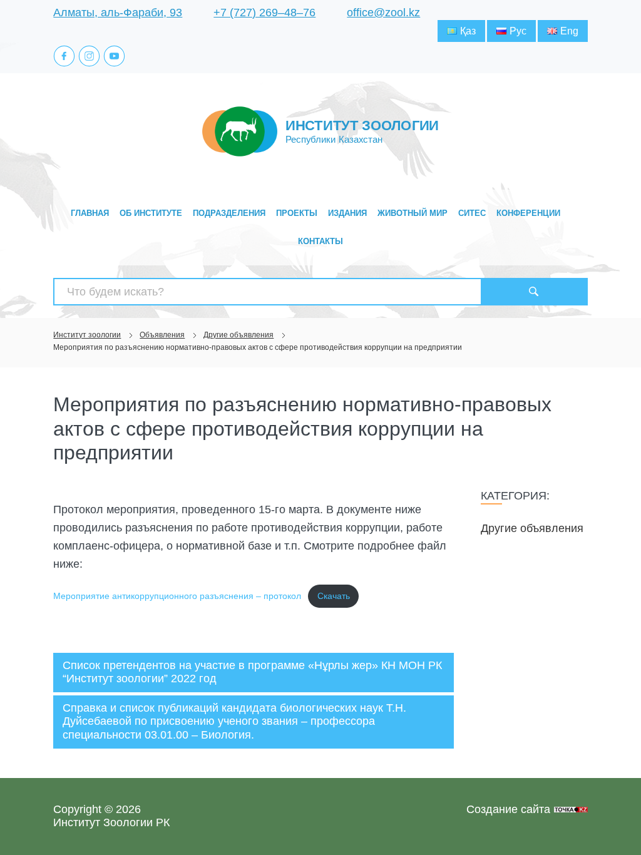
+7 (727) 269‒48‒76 (264, 12)
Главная (90, 213)
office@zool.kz (383, 12)
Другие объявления (532, 528)
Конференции (528, 213)
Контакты (320, 241)
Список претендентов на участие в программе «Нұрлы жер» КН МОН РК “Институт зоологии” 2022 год (252, 672)
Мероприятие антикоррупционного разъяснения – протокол (177, 596)
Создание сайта (508, 809)
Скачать (333, 596)
